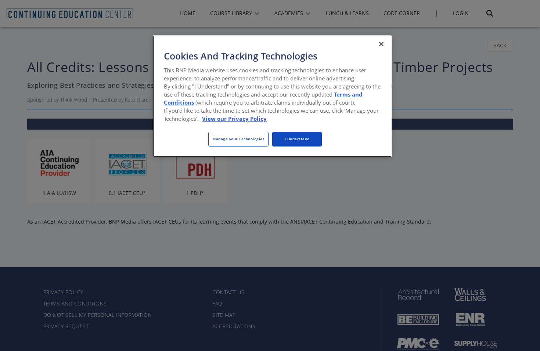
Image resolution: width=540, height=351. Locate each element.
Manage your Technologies (238, 138)
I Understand (297, 138)
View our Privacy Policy (234, 118)
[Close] (381, 44)
